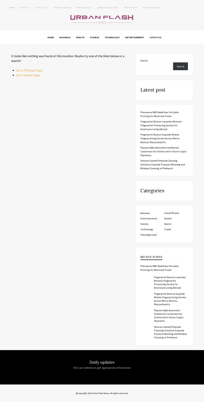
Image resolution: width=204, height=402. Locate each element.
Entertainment (134, 37)
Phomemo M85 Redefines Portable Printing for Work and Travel (159, 267)
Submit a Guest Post (108, 7)
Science (94, 37)
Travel (167, 229)
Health (80, 37)
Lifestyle (155, 37)
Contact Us (41, 7)
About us (25, 7)
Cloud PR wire (171, 213)
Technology (112, 37)
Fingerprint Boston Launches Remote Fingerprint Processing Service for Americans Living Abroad (161, 125)
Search (144, 60)
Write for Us (130, 7)
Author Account (151, 7)
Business (65, 37)
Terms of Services (62, 7)
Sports (167, 223)
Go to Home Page (28, 75)
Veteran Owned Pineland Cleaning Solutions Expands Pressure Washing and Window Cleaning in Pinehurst (162, 164)
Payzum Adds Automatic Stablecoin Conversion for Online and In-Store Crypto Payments (163, 151)
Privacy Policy (84, 7)
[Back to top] (201, 399)
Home (12, 7)
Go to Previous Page (29, 70)
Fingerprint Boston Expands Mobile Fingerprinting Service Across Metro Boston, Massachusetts (159, 138)
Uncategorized (148, 234)
